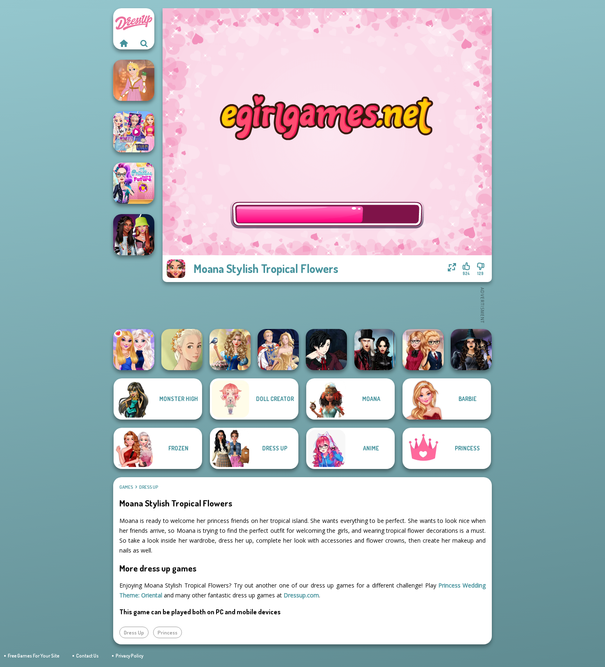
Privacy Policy (129, 656)
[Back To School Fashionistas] (423, 349)
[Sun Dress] (278, 349)
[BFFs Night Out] (133, 349)
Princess (167, 632)
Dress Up (148, 487)
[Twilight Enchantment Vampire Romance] (375, 349)
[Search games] (144, 43)
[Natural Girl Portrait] (181, 349)
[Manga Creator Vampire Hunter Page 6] (326, 349)
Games (126, 487)
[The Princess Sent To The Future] (133, 183)
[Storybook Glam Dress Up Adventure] (230, 349)
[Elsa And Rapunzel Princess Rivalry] (133, 131)
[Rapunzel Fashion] (133, 80)
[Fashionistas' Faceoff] (133, 234)
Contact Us (87, 656)
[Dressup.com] (123, 43)
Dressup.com (301, 595)
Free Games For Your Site (33, 656)
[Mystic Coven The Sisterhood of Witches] (471, 349)
